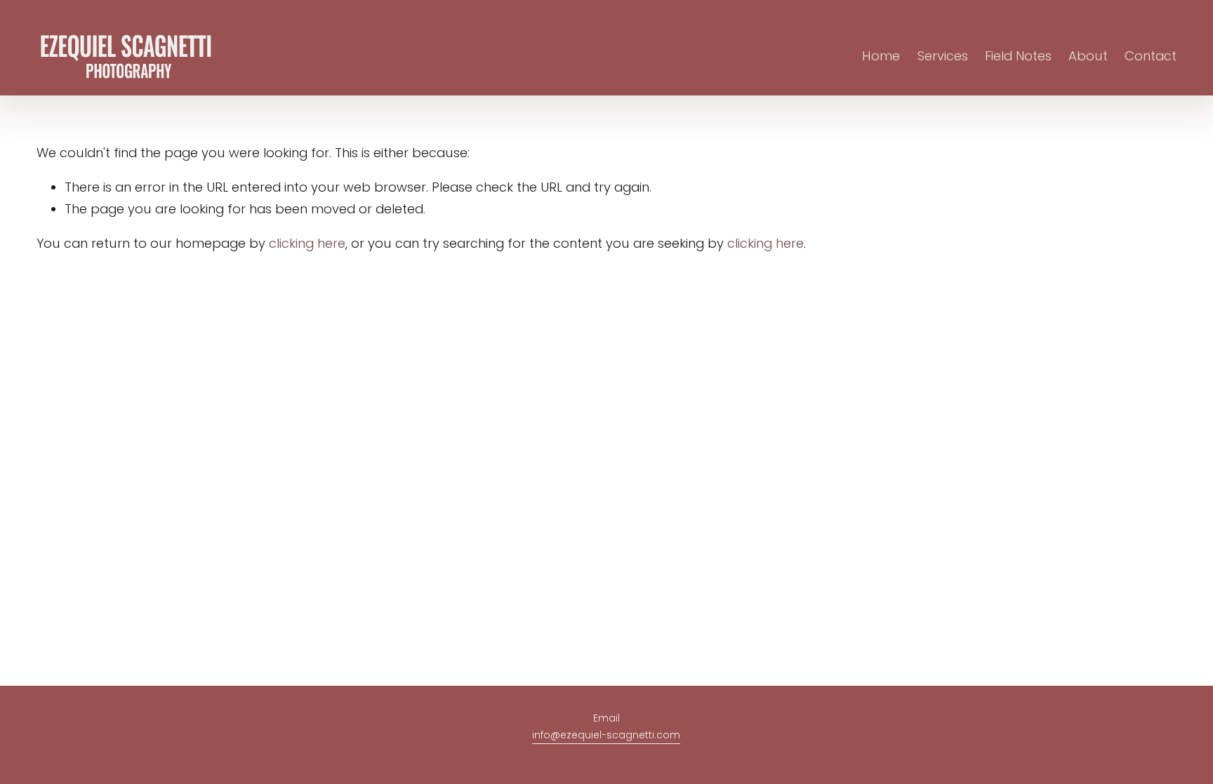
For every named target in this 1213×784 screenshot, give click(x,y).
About (1088, 56)
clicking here (307, 243)
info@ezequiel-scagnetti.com (606, 735)
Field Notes (1018, 56)
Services (942, 56)
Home (881, 56)
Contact (1150, 56)
